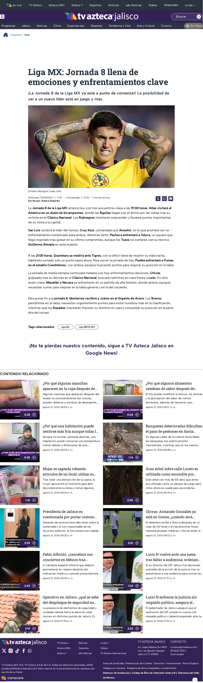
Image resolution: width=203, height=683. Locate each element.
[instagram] (10, 652)
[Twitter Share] (158, 198)
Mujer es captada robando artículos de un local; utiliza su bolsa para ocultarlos (68, 471)
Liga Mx (65, 327)
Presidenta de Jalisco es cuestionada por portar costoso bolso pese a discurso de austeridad (68, 514)
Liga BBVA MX (87, 327)
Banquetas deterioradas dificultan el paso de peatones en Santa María (174, 429)
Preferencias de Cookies (139, 663)
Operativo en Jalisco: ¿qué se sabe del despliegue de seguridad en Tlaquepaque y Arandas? (71, 600)
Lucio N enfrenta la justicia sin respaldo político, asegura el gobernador (171, 600)
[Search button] (199, 16)
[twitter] (4, 652)
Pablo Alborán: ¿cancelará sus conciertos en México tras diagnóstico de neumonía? (68, 557)
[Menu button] (16, 16)
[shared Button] (164, 198)
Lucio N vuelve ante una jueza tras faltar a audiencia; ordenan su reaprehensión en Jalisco (172, 557)
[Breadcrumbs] (7, 34)
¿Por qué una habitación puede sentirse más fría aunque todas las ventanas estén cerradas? (71, 429)
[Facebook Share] (170, 198)
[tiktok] (17, 652)
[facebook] (23, 652)
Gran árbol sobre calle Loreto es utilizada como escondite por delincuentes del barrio (172, 471)
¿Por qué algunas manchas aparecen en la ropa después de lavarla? (69, 386)
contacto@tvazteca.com (183, 647)
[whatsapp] (30, 651)
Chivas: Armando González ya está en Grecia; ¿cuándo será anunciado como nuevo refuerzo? (173, 514)
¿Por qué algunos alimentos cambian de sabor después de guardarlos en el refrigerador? (171, 386)
